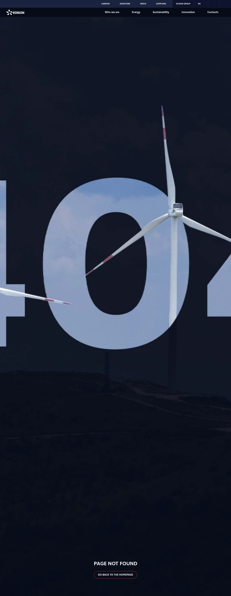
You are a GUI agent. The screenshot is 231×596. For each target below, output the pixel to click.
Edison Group (183, 4)
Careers (105, 4)
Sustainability (161, 12)
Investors (125, 4)
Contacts (212, 12)
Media (143, 4)
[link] (214, 4)
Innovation (188, 12)
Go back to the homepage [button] (115, 574)
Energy (136, 12)
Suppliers (161, 4)
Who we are (112, 12)
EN (199, 4)
